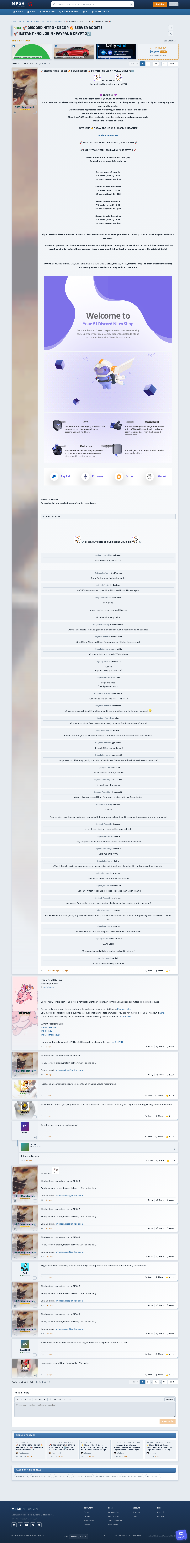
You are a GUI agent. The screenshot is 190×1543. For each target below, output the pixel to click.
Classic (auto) (77, 1536)
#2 (42, 1047)
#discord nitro (61, 1476)
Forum (21, 21)
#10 (42, 1256)
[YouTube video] (64, 1399)
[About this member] (35, 112)
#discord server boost (132, 1476)
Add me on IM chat (108, 135)
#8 (42, 1200)
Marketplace (89, 1520)
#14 (42, 1354)
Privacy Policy (113, 1512)
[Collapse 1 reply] (18, 1153)
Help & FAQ (113, 1525)
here (161, 1012)
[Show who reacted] (173, 970)
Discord (160, 1512)
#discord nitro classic (107, 1476)
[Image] (55, 1399)
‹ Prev (134, 63)
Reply (150, 971)
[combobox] (93, 4)
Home (14, 21)
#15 (42, 1375)
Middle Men (125, 1016)
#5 (42, 1116)
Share (160, 971)
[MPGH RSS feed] (39, 1524)
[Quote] (35, 1399)
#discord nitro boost (82, 1476)
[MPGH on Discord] (14, 1524)
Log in (174, 4)
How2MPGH (117, 1042)
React (171, 1047)
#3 (42, 1075)
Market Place (33, 21)
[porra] (30, 4)
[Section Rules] (124, 1009)
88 (164, 63)
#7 (22, 1161)
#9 (42, 1228)
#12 (42, 1305)
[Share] (170, 33)
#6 (42, 1136)
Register (160, 4)
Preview (169, 1399)
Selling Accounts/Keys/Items (52, 21)
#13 (42, 1333)
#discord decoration (41, 1476)
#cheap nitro (22, 1476)
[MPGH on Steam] (32, 1524)
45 (156, 63)
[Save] (170, 27)
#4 (42, 1095)
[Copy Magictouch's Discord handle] (14, 112)
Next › (173, 63)
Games (87, 1516)
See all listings (171, 41)
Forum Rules (113, 1516)
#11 (42, 1277)
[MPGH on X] (20, 1524)
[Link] (50, 1399)
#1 (42, 971)
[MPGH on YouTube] (26, 1524)
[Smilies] (70, 1399)
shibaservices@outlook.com (69, 1070)
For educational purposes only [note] (163, 1535)
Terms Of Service (52, 516)
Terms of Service (115, 1520)
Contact (160, 1516)
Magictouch (48, 987)
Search (87, 1525)
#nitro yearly (153, 1476)
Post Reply (167, 1421)
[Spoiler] (59, 1399)
